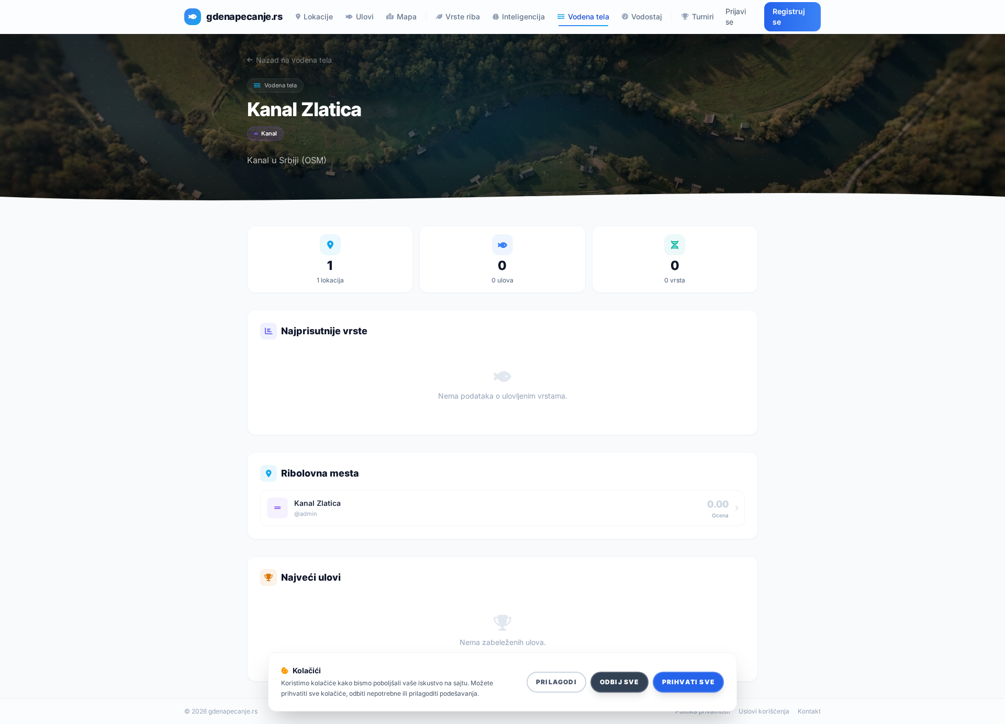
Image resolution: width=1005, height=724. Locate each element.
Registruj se (789, 16)
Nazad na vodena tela (294, 59)
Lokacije (318, 16)
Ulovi (365, 16)
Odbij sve (619, 682)
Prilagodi (556, 682)
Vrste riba (462, 16)
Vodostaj (646, 16)
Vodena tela (588, 16)
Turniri (703, 16)
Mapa (407, 16)
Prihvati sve (688, 682)
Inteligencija (523, 16)
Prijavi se (735, 16)
